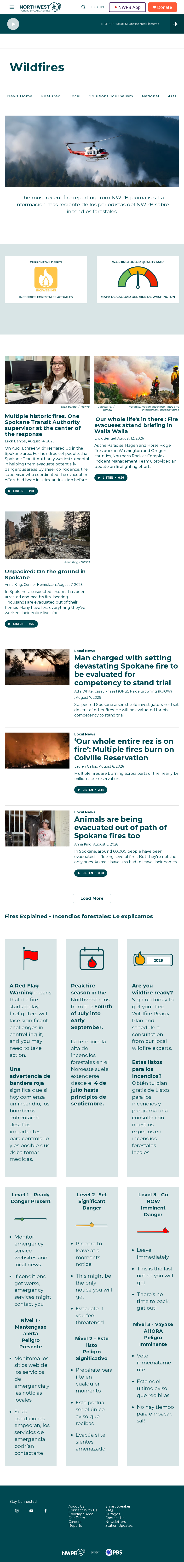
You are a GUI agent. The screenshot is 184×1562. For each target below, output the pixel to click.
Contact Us (114, 1518)
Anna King (83, 844)
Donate (164, 7)
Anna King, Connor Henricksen (30, 584)
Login (97, 7)
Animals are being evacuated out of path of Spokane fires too (120, 827)
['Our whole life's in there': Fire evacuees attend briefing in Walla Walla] (136, 380)
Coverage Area (81, 1514)
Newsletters (115, 1522)
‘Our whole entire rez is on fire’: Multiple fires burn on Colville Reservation (124, 750)
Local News (84, 651)
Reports (75, 1526)
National (150, 96)
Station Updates (118, 1526)
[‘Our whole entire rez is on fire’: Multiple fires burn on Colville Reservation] (37, 751)
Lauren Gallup (85, 766)
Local (75, 96)
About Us (76, 1507)
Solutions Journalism (111, 96)
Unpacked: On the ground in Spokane (45, 574)
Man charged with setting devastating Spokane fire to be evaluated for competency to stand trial (126, 670)
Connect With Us (83, 1510)
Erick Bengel (15, 441)
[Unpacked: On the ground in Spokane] (47, 535)
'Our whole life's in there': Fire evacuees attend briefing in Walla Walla (136, 425)
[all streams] (177, 24)
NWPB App (129, 7)
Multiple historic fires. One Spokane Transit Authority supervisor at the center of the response (43, 425)
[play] (13, 24)
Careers (75, 1522)
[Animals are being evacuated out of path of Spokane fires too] (37, 828)
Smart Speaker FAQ (117, 1508)
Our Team (77, 1518)
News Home (20, 96)
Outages (112, 1514)
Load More (92, 898)
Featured (51, 96)
